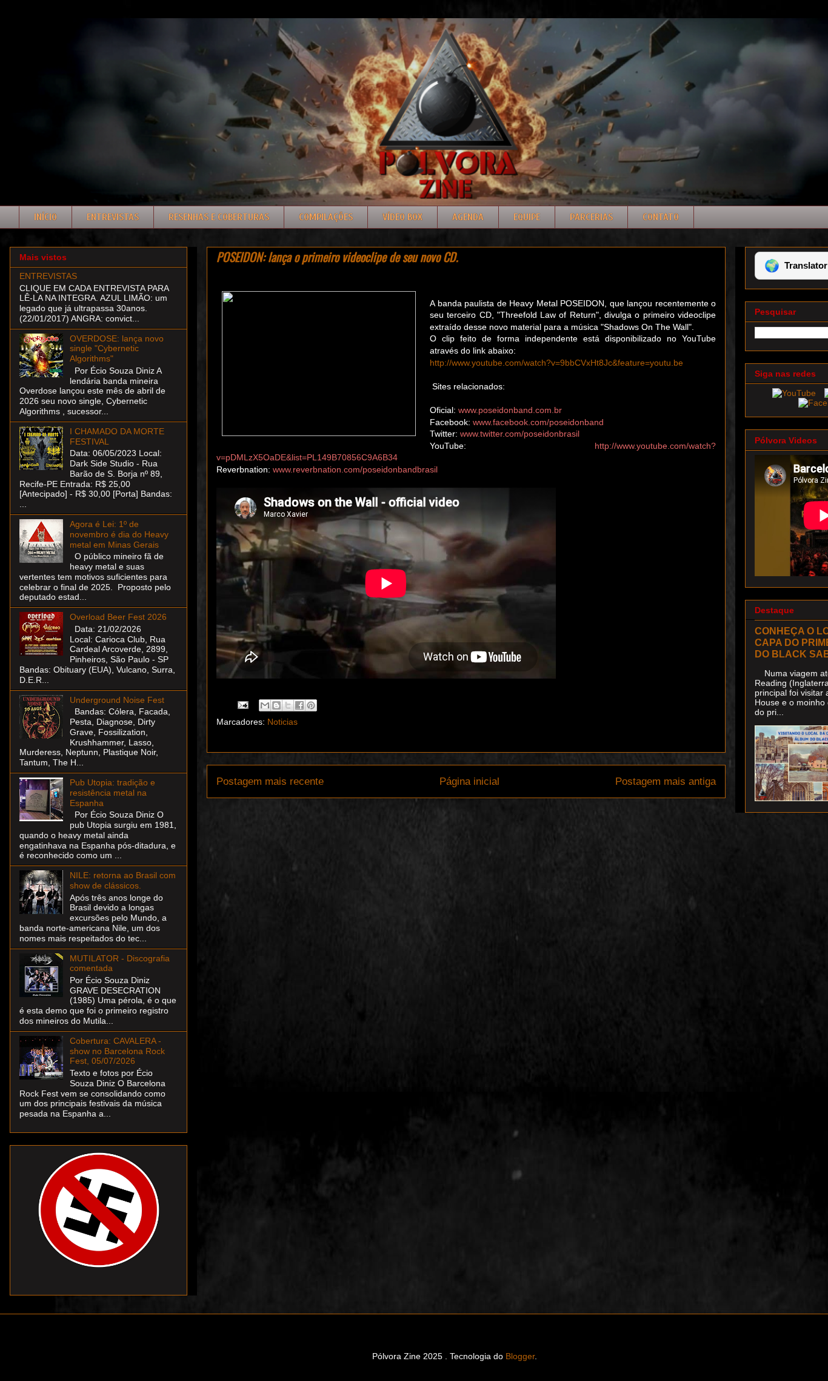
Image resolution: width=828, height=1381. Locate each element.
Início (45, 217)
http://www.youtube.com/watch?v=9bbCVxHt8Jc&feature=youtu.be (556, 363)
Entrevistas (113, 217)
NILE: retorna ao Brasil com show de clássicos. (123, 880)
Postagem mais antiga (665, 781)
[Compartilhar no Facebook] (299, 705)
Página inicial (469, 781)
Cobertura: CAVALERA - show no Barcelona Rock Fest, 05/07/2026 (117, 1051)
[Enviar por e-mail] (265, 705)
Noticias (282, 722)
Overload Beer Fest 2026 (118, 617)
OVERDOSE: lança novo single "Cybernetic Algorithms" (117, 349)
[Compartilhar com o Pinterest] (311, 705)
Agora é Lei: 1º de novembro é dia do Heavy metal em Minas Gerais (119, 534)
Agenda (468, 217)
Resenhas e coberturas (219, 217)
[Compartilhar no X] (288, 705)
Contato (661, 217)
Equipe (526, 217)
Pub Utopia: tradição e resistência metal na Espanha (112, 793)
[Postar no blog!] (276, 705)
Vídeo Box (402, 217)
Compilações (326, 217)
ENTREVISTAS (48, 276)
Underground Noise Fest (117, 700)
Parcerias (591, 217)
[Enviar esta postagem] (242, 704)
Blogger (520, 1356)
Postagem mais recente (270, 781)
